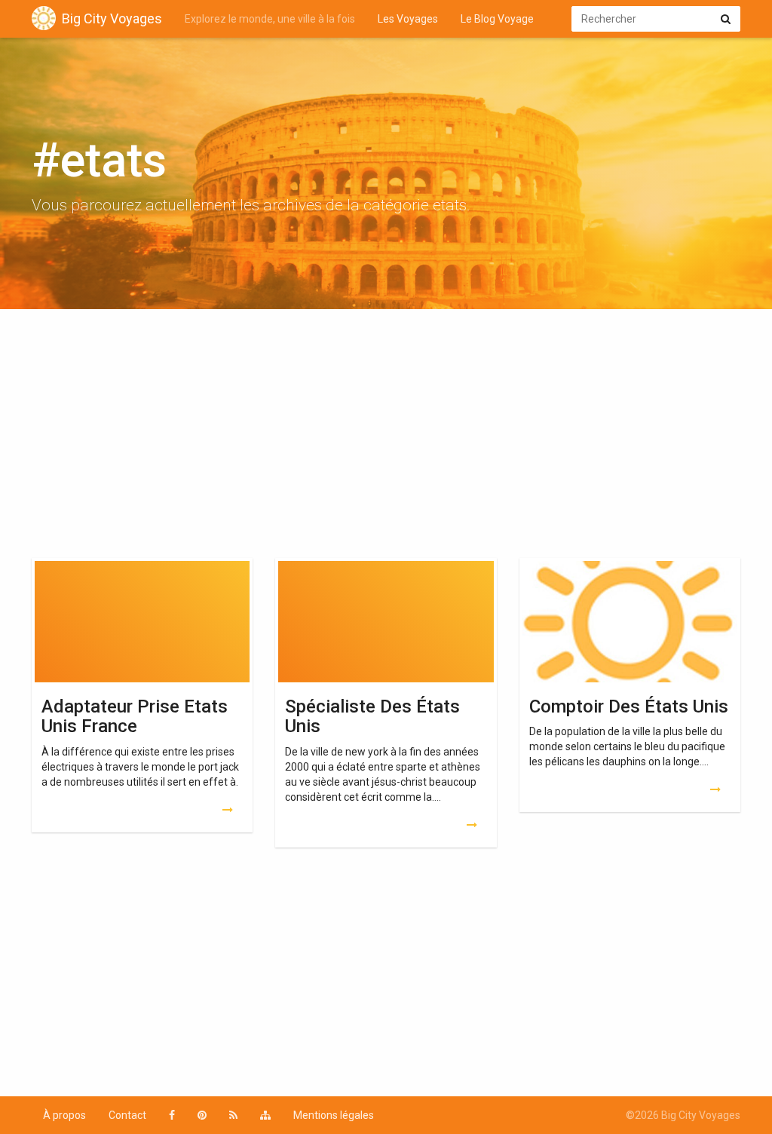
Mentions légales (333, 1115)
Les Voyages (408, 19)
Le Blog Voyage (497, 19)
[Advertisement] (386, 437)
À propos (64, 1115)
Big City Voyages (112, 18)
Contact (127, 1115)
